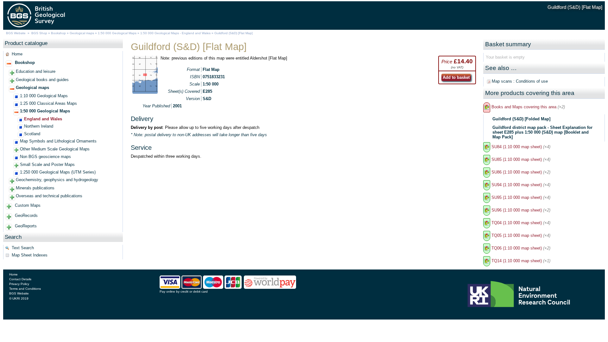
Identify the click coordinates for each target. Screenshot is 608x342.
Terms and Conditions (25, 288)
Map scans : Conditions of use (520, 81)
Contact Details (20, 279)
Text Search (23, 247)
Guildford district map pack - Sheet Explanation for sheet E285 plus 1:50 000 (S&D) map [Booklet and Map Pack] (542, 132)
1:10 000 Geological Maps (44, 95)
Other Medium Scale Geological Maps (55, 149)
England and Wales (43, 119)
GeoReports (26, 226)
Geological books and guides (42, 79)
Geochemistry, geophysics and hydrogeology (57, 179)
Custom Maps (28, 205)
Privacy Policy (19, 284)
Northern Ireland (38, 126)
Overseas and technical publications (49, 195)
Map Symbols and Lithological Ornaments (58, 141)
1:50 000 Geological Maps (117, 33)
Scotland (32, 133)
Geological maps (82, 33)
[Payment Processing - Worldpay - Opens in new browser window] (270, 287)
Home (17, 54)
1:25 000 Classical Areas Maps (48, 103)
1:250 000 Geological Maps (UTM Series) (58, 172)
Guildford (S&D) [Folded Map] (521, 119)
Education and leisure (35, 71)
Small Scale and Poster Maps (47, 164)
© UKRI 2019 (18, 298)
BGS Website (16, 33)
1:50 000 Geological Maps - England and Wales (175, 33)
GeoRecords (26, 215)
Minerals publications (35, 188)
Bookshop (58, 33)
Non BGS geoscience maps (45, 156)
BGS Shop (39, 33)
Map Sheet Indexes (30, 255)
